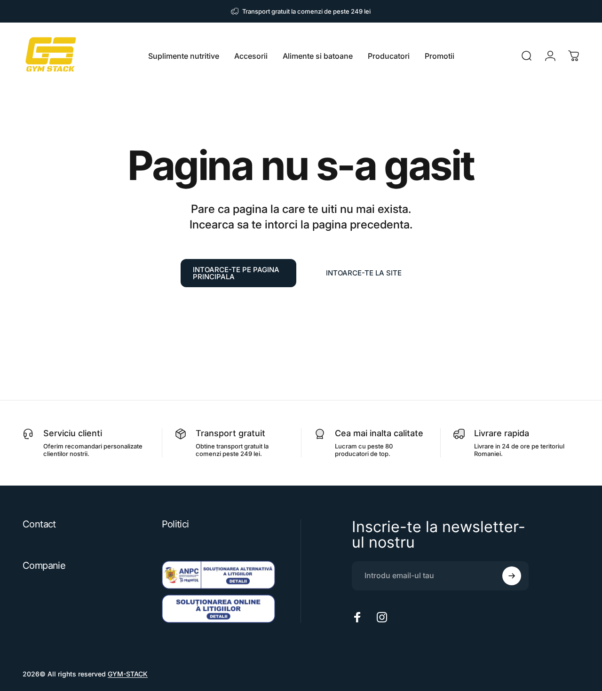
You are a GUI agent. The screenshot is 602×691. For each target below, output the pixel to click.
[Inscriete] (511, 575)
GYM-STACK (128, 674)
